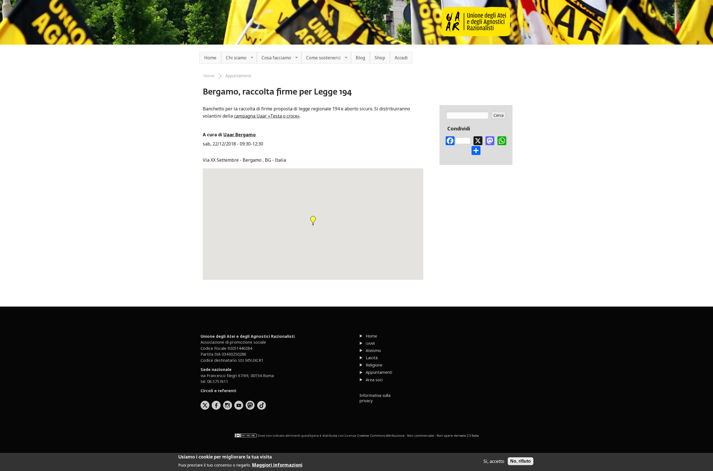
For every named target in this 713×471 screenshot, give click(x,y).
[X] (478, 140)
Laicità (372, 357)
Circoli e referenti (218, 390)
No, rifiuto (520, 461)
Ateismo (373, 350)
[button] (313, 220)
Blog (360, 58)
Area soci (374, 379)
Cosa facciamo (274, 58)
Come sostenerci (321, 58)
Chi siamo (233, 58)
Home (210, 58)
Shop (380, 58)
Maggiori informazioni (277, 465)
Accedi (401, 58)
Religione (374, 365)
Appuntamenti (238, 75)
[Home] (476, 35)
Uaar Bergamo (239, 135)
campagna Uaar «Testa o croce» (267, 116)
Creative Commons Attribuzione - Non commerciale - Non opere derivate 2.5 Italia (418, 435)
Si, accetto (494, 461)
